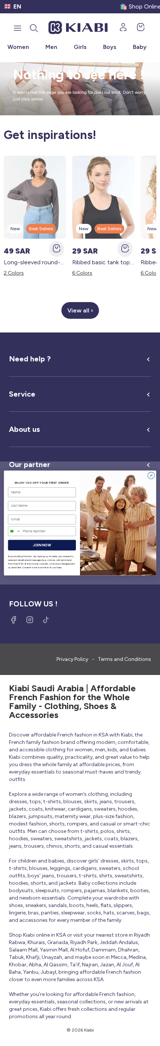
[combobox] (14, 531)
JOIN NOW (42, 545)
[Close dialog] (151, 475)
